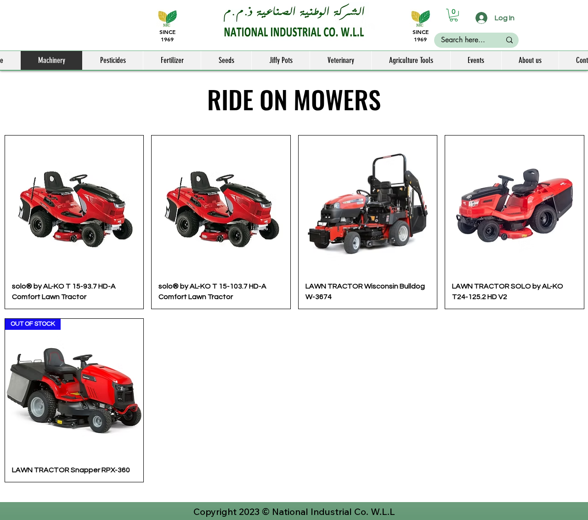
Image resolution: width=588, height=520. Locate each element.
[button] (453, 15)
